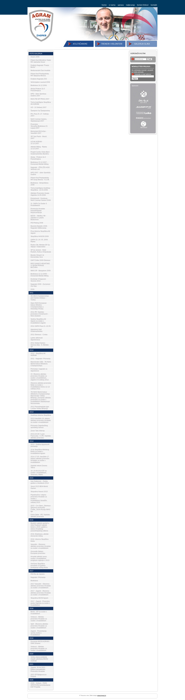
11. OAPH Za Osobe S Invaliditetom (39, 204)
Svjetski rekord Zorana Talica (39, 466)
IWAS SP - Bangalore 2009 (41, 271)
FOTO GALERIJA (36, 54)
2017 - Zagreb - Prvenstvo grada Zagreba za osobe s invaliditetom (40, 603)
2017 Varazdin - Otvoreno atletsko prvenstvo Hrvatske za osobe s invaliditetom (41, 586)
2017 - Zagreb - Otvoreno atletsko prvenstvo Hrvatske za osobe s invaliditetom (41, 593)
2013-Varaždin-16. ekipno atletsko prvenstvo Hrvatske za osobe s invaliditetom (41, 420)
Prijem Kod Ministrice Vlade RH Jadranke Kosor (41, 61)
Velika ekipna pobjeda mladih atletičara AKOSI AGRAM (39, 659)
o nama (112, 5)
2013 (31, 412)
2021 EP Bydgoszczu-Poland (39, 675)
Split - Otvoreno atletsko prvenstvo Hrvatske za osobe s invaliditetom (39, 626)
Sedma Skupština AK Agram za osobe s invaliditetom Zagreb (38, 321)
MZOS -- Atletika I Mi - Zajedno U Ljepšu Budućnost (38, 218)
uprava (121, 5)
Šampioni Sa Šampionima (40, 111)
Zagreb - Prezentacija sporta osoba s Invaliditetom (38, 633)
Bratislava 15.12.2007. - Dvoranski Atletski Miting (39, 163)
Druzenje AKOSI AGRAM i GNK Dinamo (40, 642)
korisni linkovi (142, 5)
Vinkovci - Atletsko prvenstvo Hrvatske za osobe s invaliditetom (39, 619)
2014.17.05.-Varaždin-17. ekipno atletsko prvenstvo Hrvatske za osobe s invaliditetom (40, 459)
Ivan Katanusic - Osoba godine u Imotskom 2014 (40, 482)
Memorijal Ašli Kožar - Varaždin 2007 (39, 132)
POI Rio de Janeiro (38, 574)
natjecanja (130, 5)
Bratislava (34, 581)
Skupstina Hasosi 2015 (39, 492)
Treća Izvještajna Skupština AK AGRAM (41, 103)
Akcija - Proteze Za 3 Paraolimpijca (38, 158)
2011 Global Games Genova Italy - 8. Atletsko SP (40, 345)
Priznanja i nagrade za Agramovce (39, 370)
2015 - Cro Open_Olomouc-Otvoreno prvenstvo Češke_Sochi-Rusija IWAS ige (41, 508)
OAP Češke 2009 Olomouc (40, 260)
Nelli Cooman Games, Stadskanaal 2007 (39, 120)
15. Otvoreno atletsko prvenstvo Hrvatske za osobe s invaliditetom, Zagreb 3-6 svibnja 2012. (40, 377)
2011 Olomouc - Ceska (39, 335)
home (104, 5)
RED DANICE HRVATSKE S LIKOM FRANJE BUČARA (40, 265)
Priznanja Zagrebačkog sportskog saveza (39, 426)
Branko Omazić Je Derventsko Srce (37, 256)
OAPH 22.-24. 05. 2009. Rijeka (39, 241)
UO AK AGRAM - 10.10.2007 (37, 142)
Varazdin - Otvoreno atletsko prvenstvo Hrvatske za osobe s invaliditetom (41, 546)
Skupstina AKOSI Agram (39, 598)
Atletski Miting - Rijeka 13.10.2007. (39, 148)
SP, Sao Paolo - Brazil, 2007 (39, 137)
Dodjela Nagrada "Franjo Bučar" (40, 66)
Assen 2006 (35, 57)
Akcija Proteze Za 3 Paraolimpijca (38, 90)
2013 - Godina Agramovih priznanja (40, 445)
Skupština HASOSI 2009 (40, 236)
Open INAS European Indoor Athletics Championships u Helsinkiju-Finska (39, 306)
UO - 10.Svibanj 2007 (38, 107)
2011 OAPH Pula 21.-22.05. (41, 326)
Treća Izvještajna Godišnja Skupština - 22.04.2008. (40, 189)
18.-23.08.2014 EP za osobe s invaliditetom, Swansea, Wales (39, 473)
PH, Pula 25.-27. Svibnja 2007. (40, 115)
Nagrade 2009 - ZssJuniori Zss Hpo (40, 285)
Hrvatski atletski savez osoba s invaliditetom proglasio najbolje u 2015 (40, 558)
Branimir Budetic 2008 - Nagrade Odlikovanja (39, 227)
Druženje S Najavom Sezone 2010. (38, 280)
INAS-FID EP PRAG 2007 (40, 99)
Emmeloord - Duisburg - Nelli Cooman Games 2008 (41, 199)
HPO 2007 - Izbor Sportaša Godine (40, 173)
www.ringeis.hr (101, 695)
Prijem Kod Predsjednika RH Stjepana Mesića (40, 75)
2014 (31, 441)
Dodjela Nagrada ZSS (39, 79)
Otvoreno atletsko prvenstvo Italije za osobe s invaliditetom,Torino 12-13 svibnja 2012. (41, 386)
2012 (31, 350)
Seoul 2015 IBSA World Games (39, 487)
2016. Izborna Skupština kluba (39, 540)
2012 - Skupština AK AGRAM (38, 354)
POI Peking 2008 (37, 223)
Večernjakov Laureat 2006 (40, 82)
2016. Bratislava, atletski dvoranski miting (39, 535)
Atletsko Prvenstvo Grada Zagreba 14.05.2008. (40, 194)
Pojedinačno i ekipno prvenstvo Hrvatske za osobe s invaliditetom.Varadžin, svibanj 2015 (39, 498)
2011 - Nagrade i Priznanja (40, 359)
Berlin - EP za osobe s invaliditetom (39, 613)
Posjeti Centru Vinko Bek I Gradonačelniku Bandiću (40, 153)
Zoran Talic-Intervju (38, 431)
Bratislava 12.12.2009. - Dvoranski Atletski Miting (39, 275)
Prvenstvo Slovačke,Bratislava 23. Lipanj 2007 (39, 126)
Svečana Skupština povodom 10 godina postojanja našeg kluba (39, 565)
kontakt (154, 5)
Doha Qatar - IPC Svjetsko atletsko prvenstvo (40, 515)
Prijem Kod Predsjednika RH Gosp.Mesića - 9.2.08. (40, 179)
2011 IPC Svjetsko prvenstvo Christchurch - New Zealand (39, 314)
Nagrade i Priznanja (38, 577)
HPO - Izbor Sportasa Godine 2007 (38, 95)
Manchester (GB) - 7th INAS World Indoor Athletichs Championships (41, 364)
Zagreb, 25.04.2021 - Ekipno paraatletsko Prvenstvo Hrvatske (38, 669)
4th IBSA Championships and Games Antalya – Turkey (40, 298)
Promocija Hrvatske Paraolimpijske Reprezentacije (38, 210)
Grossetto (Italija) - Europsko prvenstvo (38, 552)
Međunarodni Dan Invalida (40, 70)
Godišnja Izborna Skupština (41, 415)
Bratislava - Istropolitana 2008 (39, 184)
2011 (31, 293)
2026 (32, 289)
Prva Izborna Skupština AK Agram (40, 232)
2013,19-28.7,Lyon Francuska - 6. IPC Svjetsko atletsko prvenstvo (41, 436)
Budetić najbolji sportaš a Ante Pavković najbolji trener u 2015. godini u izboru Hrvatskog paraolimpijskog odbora (40, 527)
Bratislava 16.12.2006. (39, 85)
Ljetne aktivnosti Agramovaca (37, 339)
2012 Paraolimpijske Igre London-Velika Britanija (40, 408)
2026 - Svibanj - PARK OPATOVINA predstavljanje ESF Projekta (40, 685)
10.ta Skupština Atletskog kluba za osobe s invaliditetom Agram (40, 451)
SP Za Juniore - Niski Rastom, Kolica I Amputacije (41, 251)
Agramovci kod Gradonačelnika (36, 330)
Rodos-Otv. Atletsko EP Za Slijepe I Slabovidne (40, 246)
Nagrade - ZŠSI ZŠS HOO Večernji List (40, 168)
